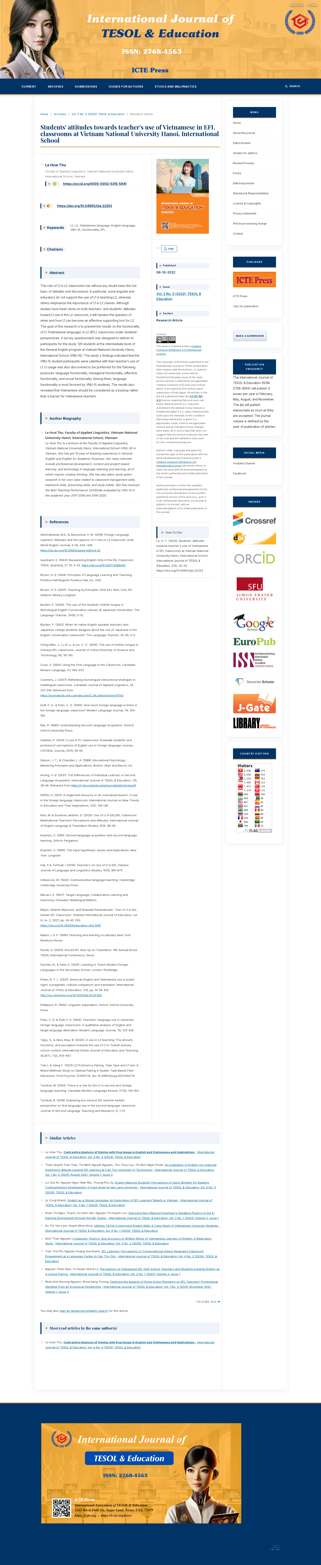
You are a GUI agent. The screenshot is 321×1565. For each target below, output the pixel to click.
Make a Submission (250, 335)
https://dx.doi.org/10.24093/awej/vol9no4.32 (70, 550)
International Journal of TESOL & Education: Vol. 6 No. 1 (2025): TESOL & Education (101, 1230)
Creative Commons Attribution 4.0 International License (178, 350)
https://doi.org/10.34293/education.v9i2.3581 (70, 925)
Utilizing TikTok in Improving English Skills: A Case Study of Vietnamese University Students (156, 1225)
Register (297, 5)
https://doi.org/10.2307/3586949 (104, 565)
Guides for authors (126, 86)
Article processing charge (250, 223)
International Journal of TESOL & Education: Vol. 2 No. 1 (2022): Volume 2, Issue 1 (164, 1218)
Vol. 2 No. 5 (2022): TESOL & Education (98, 114)
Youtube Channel (244, 463)
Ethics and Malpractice (176, 86)
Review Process (243, 163)
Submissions (86, 86)
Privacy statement (244, 213)
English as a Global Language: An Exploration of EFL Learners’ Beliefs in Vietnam (123, 1200)
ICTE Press (240, 296)
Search (294, 86)
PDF (171, 249)
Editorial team (242, 143)
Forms (237, 173)
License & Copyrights (247, 203)
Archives (56, 86)
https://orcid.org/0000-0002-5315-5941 (94, 184)
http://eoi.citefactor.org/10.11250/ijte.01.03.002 (71, 995)
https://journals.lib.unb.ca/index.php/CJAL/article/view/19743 (81, 695)
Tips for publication (245, 306)
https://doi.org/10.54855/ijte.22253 (84, 205)
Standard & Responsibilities (251, 193)
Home (44, 114)
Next (213, 1301)
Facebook (239, 473)
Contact (238, 233)
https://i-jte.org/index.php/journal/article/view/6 (103, 785)
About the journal (244, 133)
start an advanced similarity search (84, 1310)
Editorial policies (243, 183)
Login (312, 5)
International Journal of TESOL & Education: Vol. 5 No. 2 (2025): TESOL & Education (112, 1243)
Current (29, 86)
